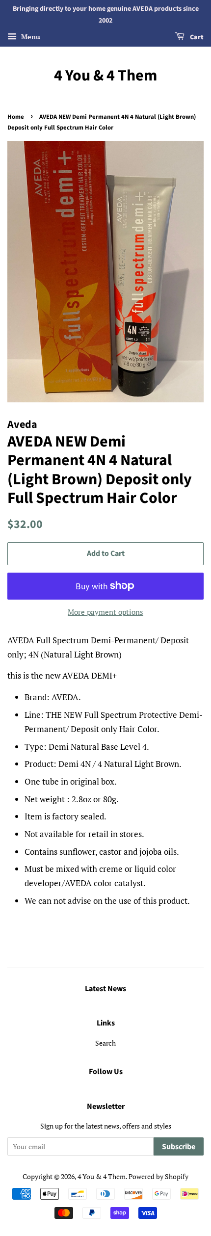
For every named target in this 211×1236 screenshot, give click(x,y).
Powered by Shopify (158, 1176)
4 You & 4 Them (105, 75)
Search (105, 1043)
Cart (196, 37)
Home (15, 116)
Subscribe (178, 1146)
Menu (29, 36)
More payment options (105, 612)
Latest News (105, 988)
